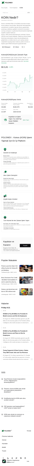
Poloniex (7, 2)
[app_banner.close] (32, 460)
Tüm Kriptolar (13, 7)
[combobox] (13, 13)
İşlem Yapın (26, 120)
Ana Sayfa (4, 7)
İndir (28, 461)
